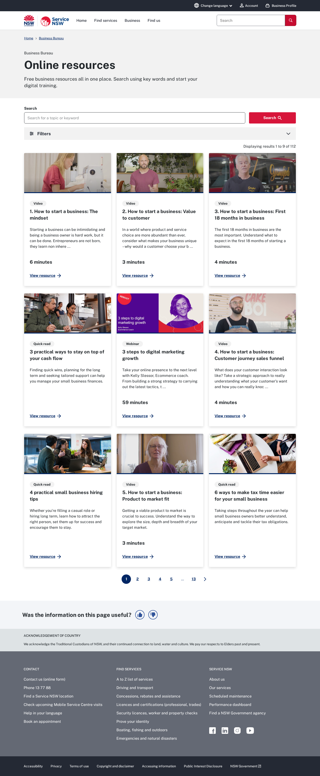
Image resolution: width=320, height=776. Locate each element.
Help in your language (43, 713)
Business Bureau (51, 38)
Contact (31, 669)
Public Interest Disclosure (203, 766)
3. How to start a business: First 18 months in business (250, 215)
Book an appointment (42, 721)
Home (81, 20)
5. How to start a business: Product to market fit (152, 496)
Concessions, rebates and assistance (148, 696)
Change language (214, 5)
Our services (220, 688)
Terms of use (79, 766)
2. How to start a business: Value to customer (159, 215)
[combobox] (251, 20)
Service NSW (220, 669)
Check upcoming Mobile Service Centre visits (63, 704)
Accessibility (33, 766)
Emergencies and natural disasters (146, 738)
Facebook (212, 730)
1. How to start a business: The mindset (64, 215)
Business (132, 20)
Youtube (250, 730)
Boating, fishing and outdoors (141, 730)
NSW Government (243, 766)
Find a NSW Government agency (237, 713)
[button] (140, 614)
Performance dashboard (230, 704)
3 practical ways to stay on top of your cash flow (67, 355)
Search (30, 108)
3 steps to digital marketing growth (153, 355)
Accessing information (159, 766)
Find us (154, 20)
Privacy (56, 766)
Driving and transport (134, 688)
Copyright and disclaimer (115, 766)
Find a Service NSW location (48, 696)
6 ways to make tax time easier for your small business (249, 496)
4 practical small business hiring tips (66, 496)
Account (251, 5)
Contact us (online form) (44, 679)
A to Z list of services (134, 679)
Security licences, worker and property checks (156, 713)
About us (217, 679)
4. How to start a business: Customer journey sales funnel (249, 355)
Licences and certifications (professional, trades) (158, 704)
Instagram (237, 730)
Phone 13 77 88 (37, 688)
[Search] (290, 20)
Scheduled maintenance (230, 696)
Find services (105, 20)
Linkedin (225, 730)
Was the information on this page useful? (76, 614)
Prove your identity (132, 721)
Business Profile (284, 5)
